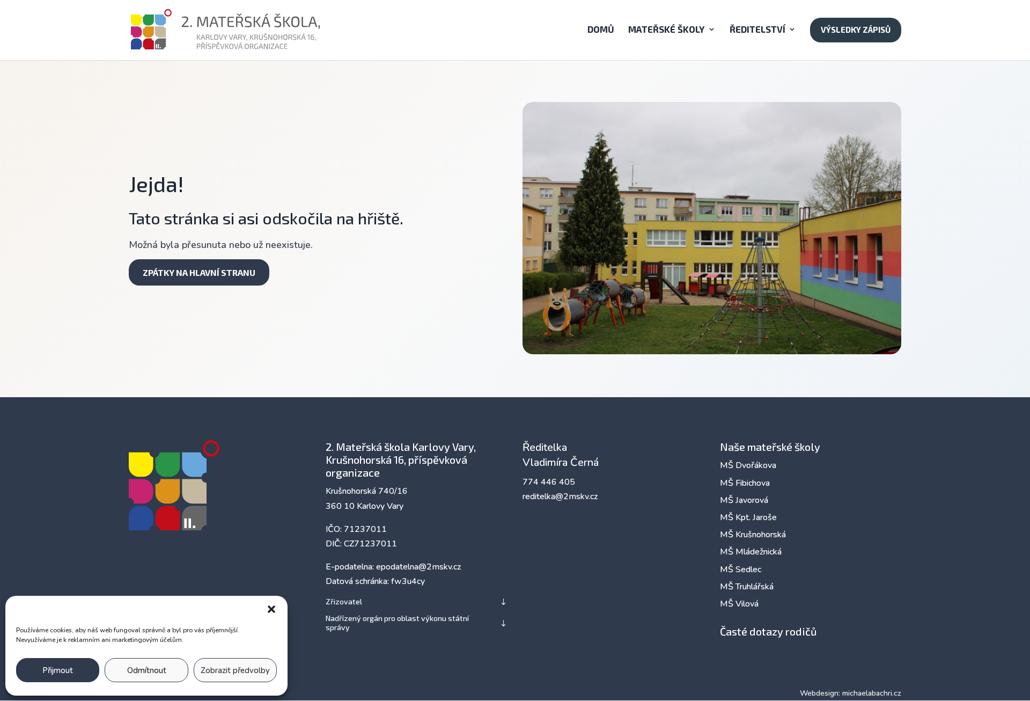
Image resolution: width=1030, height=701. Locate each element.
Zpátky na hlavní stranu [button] (199, 272)
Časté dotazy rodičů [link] (768, 631)
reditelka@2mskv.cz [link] (560, 496)
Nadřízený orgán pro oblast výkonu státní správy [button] (397, 623)
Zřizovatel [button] (344, 601)
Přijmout (57, 670)
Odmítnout (146, 670)
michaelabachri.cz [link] (871, 693)
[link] (226, 29)
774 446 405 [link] (549, 482)
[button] (271, 609)
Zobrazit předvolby (235, 670)
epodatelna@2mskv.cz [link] (418, 567)
